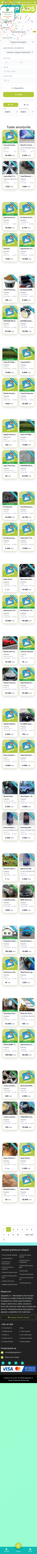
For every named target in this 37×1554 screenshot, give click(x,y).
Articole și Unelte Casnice (10, 1272)
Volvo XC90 (24, 1189)
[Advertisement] (18, 121)
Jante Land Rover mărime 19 (14, 1086)
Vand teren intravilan (11, 466)
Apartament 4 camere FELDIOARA (16, 610)
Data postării (23, 108)
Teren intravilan (9, 145)
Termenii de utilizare (26, 1338)
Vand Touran (25, 1158)
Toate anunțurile (25, 1331)
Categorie (6, 27)
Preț (4, 108)
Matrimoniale (24, 1271)
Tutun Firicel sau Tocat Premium (15, 290)
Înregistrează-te (26, 2)
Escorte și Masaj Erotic (26, 1274)
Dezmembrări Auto (25, 1283)
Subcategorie (7, 38)
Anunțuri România (8, 1341)
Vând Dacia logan (27, 972)
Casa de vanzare (26, 393)
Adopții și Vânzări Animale (10, 1284)
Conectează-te (12, 2)
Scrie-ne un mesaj (11, 1357)
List (27, 105)
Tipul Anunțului (9, 17)
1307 (31, 1235)
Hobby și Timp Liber (8, 1281)
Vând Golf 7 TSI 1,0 (27, 538)
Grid (11, 105)
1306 (27, 1235)
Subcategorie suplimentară (13, 48)
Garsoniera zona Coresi (12, 1013)
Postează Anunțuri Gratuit (19, 1317)
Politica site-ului (7, 1338)
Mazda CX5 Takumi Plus (12, 652)
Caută (19, 94)
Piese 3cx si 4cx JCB (28, 1013)
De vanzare (7, 507)
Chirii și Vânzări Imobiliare (10, 1255)
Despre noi (6, 1334)
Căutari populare (25, 1341)
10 (18, 1235)
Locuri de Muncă (7, 1258)
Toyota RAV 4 (25, 362)
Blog (22, 1328)
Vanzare (6, 249)
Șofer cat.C (7, 579)
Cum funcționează (26, 1334)
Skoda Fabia (8, 796)
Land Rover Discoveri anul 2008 (15, 900)
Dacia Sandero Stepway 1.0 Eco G (15, 755)
